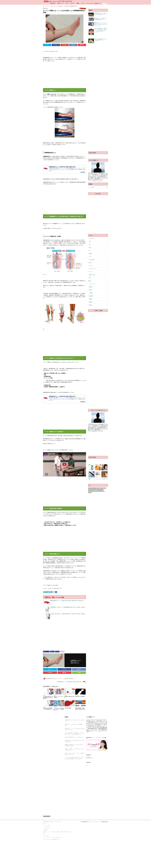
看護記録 (90, 305)
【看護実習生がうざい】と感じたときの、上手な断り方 (100, 14)
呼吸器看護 (62, 651)
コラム (90, 256)
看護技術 (57, 651)
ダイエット (91, 271)
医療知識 (52, 651)
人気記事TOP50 (53, 3)
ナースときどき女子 (97, 737)
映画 (43, 823)
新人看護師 (90, 489)
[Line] (0, 6)
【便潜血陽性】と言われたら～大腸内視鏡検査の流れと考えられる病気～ (65, 607)
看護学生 (90, 289)
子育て (90, 247)
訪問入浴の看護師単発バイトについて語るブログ (100, 40)
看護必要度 (91, 295)
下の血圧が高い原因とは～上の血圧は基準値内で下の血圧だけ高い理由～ (65, 613)
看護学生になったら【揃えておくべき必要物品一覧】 (100, 19)
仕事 (89, 241)
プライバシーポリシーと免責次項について (94, 3)
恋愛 (105, 488)
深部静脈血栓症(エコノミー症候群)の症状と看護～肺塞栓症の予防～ (62, 166)
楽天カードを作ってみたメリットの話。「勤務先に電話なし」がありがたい (74, 754)
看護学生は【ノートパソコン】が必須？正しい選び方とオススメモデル (100, 24)
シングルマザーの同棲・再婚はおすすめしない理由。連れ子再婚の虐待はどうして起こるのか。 (74, 758)
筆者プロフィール (60, 3)
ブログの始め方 (92, 259)
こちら (92, 757)
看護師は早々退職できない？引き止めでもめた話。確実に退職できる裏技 (74, 745)
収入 (89, 244)
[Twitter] (0, 7)
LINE (89, 488)
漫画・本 (90, 262)
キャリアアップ (92, 283)
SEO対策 (90, 253)
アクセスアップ (93, 488)
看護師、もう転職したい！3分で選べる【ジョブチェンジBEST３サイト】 (74, 749)
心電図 (102, 488)
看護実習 (91, 292)
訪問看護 (89, 492)
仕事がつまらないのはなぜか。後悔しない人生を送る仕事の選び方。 (74, 741)
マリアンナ (53, 51)
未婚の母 (94, 489)
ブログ (66, 3)
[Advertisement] (64, 74)
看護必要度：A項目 (100, 489)
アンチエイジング (92, 268)
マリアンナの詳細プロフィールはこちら (95, 180)
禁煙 (89, 277)
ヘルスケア (83, 3)
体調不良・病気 (46, 651)
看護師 (78, 3)
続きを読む (83, 172)
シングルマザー (72, 3)
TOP (87, 765)
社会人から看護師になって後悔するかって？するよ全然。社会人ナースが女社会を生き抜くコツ (100, 30)
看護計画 (90, 301)
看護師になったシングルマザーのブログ (58, 1)
